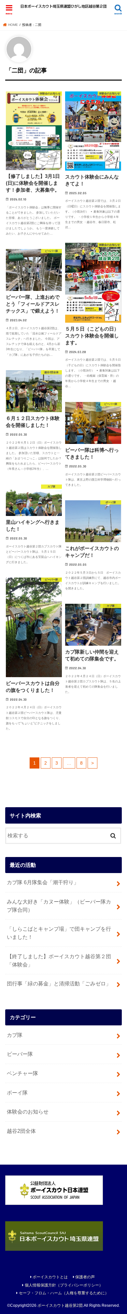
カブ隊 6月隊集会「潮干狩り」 (43, 882)
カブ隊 (14, 1035)
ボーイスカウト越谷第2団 (60, 1305)
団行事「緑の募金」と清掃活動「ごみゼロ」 (59, 983)
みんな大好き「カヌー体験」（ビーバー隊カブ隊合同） (59, 906)
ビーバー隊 (20, 1054)
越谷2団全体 (21, 1131)
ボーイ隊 (17, 1092)
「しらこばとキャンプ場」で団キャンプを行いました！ (59, 933)
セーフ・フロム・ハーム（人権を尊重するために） (64, 1293)
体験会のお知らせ (28, 1111)
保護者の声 (85, 1277)
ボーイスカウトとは (50, 1277)
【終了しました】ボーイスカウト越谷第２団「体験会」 (59, 960)
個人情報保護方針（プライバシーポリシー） (64, 1285)
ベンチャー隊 (22, 1073)
